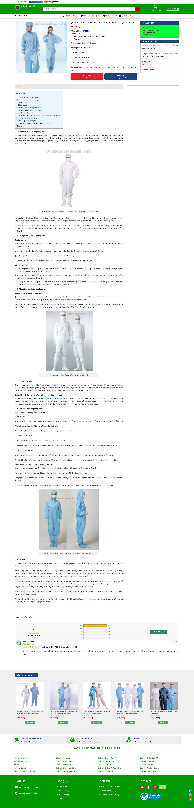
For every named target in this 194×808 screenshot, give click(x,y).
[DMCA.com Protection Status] (162, 787)
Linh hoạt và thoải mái (25, 113)
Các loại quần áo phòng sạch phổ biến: (31, 121)
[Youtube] (142, 787)
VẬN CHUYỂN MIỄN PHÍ (31, 739)
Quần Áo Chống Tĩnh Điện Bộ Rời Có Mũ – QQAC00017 (164, 712)
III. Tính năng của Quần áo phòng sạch (28, 108)
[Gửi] (137, 9)
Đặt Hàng (87, 75)
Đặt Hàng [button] (30, 722)
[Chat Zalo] (190, 791)
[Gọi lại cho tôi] (190, 795)
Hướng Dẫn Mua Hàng (110, 787)
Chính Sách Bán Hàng (110, 795)
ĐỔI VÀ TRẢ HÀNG (85, 739)
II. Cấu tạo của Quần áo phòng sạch (28, 100)
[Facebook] (149, 787)
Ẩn (24, 93)
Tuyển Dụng (64, 795)
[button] (172, 9)
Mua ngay (121, 75)
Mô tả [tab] (19, 87)
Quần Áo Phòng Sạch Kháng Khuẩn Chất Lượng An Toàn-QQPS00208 (97, 712)
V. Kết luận (19, 126)
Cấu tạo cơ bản (23, 102)
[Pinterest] (155, 787)
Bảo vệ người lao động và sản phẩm (30, 110)
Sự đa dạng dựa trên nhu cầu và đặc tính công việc (35, 123)
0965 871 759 (146, 64)
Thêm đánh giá (158, 632)
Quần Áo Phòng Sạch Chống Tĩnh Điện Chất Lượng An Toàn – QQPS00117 (30, 712)
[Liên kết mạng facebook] (190, 799)
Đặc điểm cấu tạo (24, 105)
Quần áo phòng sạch (37, 132)
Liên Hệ (62, 799)
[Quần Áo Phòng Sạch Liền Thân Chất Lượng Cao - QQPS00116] (36, 647)
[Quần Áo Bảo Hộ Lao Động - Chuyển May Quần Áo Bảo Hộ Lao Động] (27, 9)
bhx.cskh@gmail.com (28, 787)
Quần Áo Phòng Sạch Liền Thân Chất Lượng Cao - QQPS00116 (59, 647)
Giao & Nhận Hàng (108, 791)
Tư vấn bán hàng (37, 1)
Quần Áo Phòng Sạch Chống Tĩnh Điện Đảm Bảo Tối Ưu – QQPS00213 (130, 712)
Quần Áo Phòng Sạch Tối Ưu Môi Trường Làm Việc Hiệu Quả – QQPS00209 (64, 712)
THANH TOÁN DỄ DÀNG (143, 739)
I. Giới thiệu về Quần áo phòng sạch (27, 97)
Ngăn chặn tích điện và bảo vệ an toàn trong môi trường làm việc (40, 115)
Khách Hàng (64, 791)
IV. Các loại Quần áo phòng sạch (26, 118)
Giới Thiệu (63, 787)
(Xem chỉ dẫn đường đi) (154, 48)
